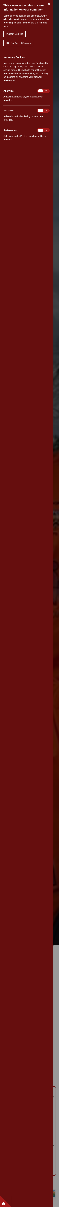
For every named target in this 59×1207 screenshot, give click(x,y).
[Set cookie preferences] (5, 1201)
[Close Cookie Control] (49, 4)
